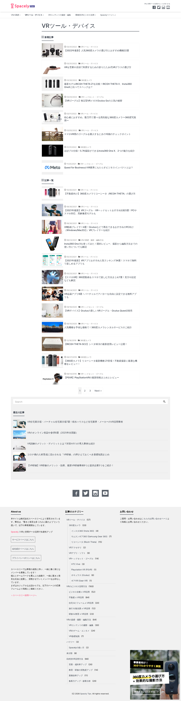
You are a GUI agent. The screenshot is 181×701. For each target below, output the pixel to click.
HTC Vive (75, 564)
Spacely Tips (85, 693)
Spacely (14, 532)
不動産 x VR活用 (76, 597)
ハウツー (70, 642)
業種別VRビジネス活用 (84, 15)
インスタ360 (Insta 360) (82, 531)
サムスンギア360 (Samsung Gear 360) (89, 536)
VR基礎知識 (74, 636)
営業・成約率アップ (78, 664)
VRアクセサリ (75, 547)
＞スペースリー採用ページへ (24, 595)
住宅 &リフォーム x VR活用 (81, 603)
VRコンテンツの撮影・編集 (59, 15)
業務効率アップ (76, 675)
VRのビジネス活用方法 (76, 586)
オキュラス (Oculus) (80, 575)
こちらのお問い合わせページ (154, 518)
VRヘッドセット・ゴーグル (81, 558)
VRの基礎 (15, 15)
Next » (98, 390)
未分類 (69, 653)
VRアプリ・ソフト (77, 553)
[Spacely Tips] (23, 6)
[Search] (164, 401)
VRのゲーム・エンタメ (79, 630)
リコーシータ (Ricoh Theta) (84, 542)
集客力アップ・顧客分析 (80, 681)
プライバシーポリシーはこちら (26, 558)
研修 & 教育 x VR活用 (78, 614)
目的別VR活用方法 (74, 659)
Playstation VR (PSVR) (81, 569)
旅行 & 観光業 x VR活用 (79, 608)
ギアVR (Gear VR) (79, 580)
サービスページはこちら (23, 539)
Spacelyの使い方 (76, 647)
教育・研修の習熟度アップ (81, 670)
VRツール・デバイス (33, 15)
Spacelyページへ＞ (108, 15)
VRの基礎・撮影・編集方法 (78, 619)
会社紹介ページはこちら (23, 549)
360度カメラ (75, 525)
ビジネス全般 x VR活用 (79, 592)
